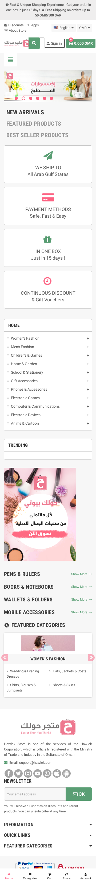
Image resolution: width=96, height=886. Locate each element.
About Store (17, 30)
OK (81, 794)
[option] (48, 665)
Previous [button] (4, 657)
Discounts (14, 25)
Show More (80, 574)
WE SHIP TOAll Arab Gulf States (48, 171)
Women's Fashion (48, 658)
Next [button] (91, 657)
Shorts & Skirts (64, 685)
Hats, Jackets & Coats (69, 671)
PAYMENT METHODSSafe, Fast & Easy (48, 212)
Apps (34, 25)
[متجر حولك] (17, 43)
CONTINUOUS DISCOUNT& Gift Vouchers (48, 296)
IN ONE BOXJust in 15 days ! (48, 254)
